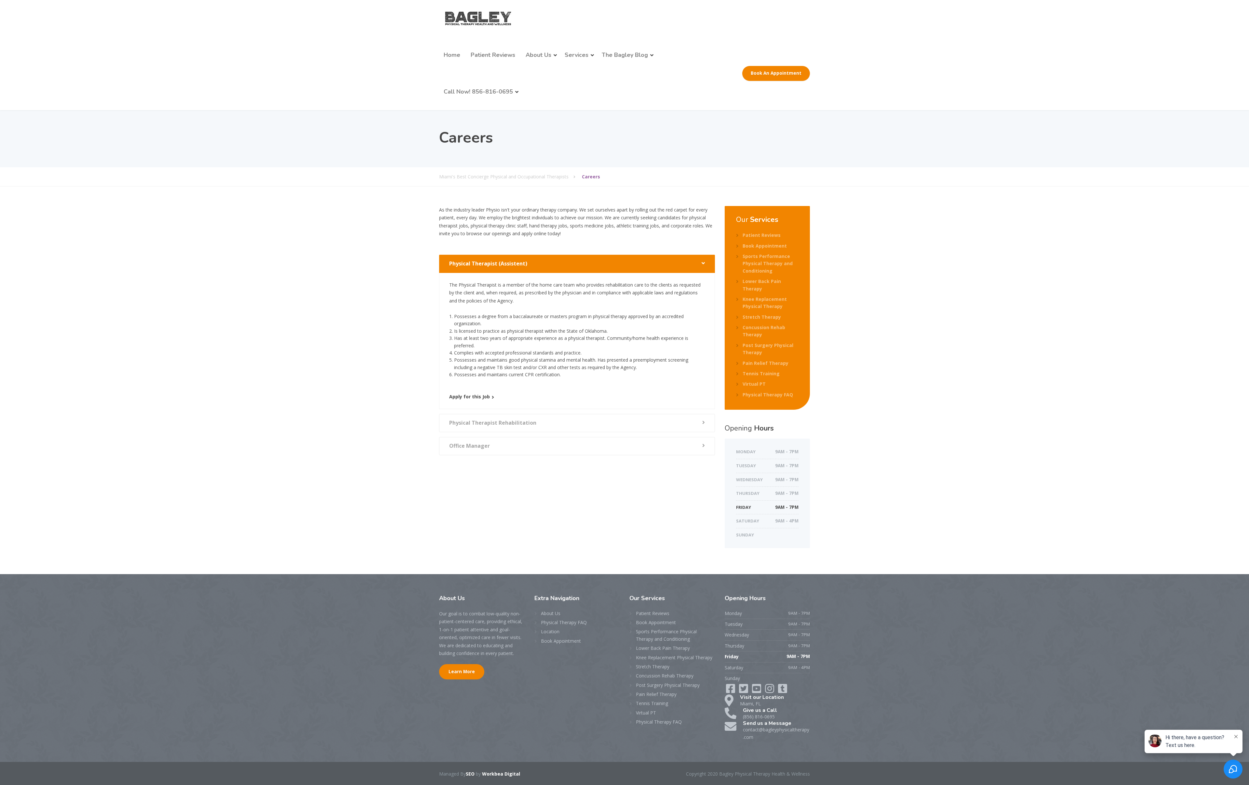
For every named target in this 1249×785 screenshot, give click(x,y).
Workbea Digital (501, 774)
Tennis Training (761, 373)
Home (452, 55)
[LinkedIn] (757, 691)
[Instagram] (782, 691)
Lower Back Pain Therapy (762, 284)
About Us (538, 55)
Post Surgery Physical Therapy (768, 348)
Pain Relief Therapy (765, 363)
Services (576, 55)
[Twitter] (744, 691)
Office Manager (469, 445)
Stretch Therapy (762, 317)
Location (550, 631)
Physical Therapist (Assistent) (488, 263)
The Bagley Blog (625, 55)
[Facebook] (731, 691)
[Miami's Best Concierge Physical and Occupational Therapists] (478, 18)
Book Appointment (765, 246)
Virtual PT (754, 384)
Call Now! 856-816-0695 (478, 92)
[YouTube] (770, 691)
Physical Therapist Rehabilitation (492, 422)
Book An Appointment (776, 73)
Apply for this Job (469, 396)
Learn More (462, 672)
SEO (470, 774)
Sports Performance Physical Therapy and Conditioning (768, 263)
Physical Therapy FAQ (768, 395)
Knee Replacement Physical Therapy (765, 302)
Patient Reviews (493, 55)
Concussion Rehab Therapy (764, 331)
